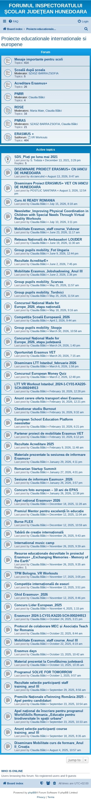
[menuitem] (13, 21)
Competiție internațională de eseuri (41, 584)
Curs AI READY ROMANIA (34, 200)
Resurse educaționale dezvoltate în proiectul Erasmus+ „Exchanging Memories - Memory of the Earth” (51, 557)
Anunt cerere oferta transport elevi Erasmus (48, 398)
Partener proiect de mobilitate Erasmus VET (48, 433)
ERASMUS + (24, 134)
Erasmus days (25, 651)
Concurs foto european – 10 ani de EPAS (46, 490)
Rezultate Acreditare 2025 (34, 444)
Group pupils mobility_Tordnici (39, 292)
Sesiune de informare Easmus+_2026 (43, 479)
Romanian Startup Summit (35, 469)
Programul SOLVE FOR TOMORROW (43, 672)
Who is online (12, 771)
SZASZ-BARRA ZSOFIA (43, 73)
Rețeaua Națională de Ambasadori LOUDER (48, 239)
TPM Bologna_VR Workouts (36, 573)
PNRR (19, 94)
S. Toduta (36, 160)
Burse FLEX (23, 522)
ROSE (19, 107)
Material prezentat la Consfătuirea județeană (48, 661)
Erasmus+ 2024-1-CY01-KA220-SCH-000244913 (50, 616)
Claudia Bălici (37, 97)
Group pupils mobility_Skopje (38, 328)
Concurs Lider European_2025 (38, 605)
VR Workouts (39, 137)
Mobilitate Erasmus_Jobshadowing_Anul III (48, 271)
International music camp (34, 543)
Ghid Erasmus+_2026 (31, 594)
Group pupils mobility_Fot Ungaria (41, 250)
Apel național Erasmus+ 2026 (37, 500)
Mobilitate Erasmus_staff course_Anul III (46, 640)
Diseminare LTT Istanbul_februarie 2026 (45, 363)
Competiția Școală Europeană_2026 (42, 317)
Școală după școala (29, 70)
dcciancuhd (37, 176)
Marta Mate (37, 110)
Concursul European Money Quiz (40, 373)
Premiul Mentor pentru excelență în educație (49, 511)
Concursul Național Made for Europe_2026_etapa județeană (37, 340)
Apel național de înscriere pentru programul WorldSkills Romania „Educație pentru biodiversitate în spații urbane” (48, 714)
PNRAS (20, 120)
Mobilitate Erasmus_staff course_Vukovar (46, 229)
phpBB (32, 792)
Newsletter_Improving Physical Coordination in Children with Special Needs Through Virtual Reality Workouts (51, 214)
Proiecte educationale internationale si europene (43, 41)
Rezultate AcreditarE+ (31, 261)
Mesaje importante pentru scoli (38, 59)
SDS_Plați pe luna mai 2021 (36, 157)
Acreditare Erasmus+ (30, 83)
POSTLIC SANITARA (43, 190)
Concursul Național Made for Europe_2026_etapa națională (37, 305)
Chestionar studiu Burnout (35, 409)
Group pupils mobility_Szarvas (38, 282)
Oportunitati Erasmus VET (35, 352)
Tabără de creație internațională (38, 532)
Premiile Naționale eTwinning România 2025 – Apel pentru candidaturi (50, 698)
